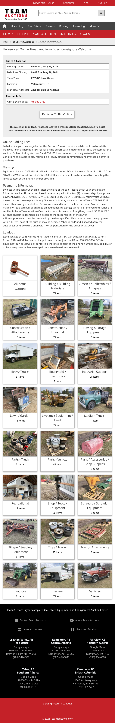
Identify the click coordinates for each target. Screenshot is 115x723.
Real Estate (34, 26)
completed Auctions (23, 42)
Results (50, 26)
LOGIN (86, 3)
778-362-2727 (37, 101)
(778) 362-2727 (86, 687)
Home (6, 42)
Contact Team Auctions (33, 620)
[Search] (101, 13)
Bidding (63, 26)
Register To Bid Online (57, 114)
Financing (79, 26)
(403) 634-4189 (28, 687)
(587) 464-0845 (61, 657)
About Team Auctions (87, 620)
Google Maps (21, 647)
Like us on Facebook (87, 629)
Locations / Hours (43, 3)
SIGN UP (102, 3)
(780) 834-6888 (97, 657)
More (93, 26)
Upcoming (17, 26)
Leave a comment (33, 629)
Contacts (68, 3)
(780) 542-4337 (21, 657)
